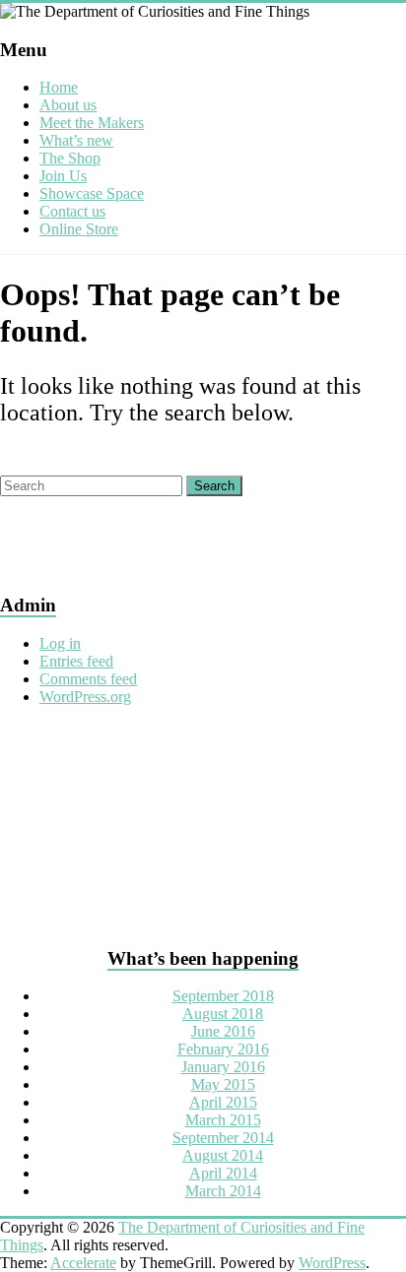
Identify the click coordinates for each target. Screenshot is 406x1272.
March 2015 (223, 1120)
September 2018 (223, 995)
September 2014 (223, 1137)
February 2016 (223, 1049)
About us (68, 104)
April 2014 (223, 1173)
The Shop (70, 158)
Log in (60, 643)
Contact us (72, 211)
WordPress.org (85, 696)
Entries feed (76, 661)
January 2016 (223, 1066)
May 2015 (223, 1084)
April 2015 (223, 1102)
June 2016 (223, 1031)
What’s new (76, 140)
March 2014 (223, 1190)
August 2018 (222, 1013)
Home (58, 87)
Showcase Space (91, 193)
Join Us (63, 175)
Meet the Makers (91, 122)
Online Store (78, 229)
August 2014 (222, 1155)
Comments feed (88, 678)
